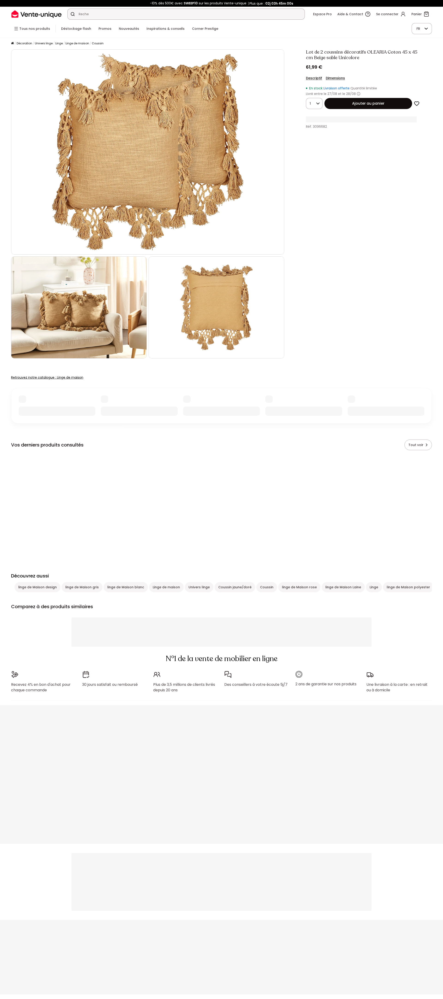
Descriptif (314, 78)
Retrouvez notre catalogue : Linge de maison (47, 377)
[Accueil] (12, 43)
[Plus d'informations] (358, 94)
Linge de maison (77, 43)
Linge (59, 43)
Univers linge (44, 43)
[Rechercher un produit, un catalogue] (73, 14)
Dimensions (335, 78)
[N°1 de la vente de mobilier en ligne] (36, 14)
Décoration (24, 43)
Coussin (98, 43)
